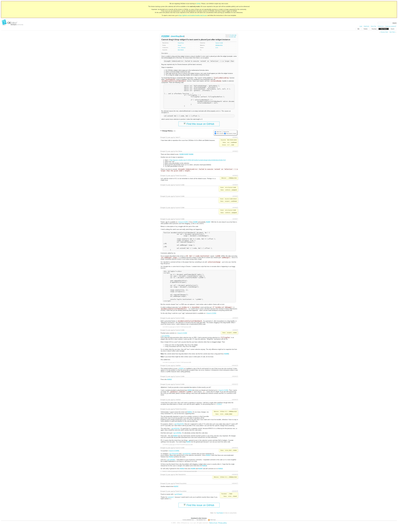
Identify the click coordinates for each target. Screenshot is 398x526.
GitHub (198, 3)
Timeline (366, 28)
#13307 (186, 154)
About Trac (373, 26)
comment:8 (235, 317)
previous (186, 326)
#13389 (181, 154)
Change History (168, 131)
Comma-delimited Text (188, 519)
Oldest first (219, 131)
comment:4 (235, 184)
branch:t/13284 (183, 222)
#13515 (181, 368)
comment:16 (235, 474)
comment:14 (235, 408)
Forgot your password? (390, 26)
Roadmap (374, 28)
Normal (179, 45)
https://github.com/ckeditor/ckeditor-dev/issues (193, 15)
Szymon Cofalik (219, 42)
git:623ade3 (178, 494)
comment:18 (235, 491)
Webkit (182, 49)
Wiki (358, 28)
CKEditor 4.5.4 (219, 45)
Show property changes (231, 133)
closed (173, 36)
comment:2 (235, 151)
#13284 (165, 36)
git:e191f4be (166, 336)
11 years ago (233, 35)
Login (360, 26)
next (193, 471)
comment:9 (235, 330)
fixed (182, 36)
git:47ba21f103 (179, 424)
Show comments (220, 133)
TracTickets (220, 513)
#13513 (169, 379)
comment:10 (235, 365)
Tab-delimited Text (201, 519)
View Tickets (384, 28)
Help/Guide (366, 26)
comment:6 (235, 207)
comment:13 (235, 399)
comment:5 (235, 196)
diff (190, 326)
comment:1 (235, 137)
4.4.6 (216, 47)
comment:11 (235, 376)
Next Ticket (392, 32)
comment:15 (235, 447)
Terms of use (213, 523)
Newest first (226, 131)
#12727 (176, 486)
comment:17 (235, 483)
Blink (179, 49)
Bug (177, 36)
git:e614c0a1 (176, 428)
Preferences (381, 26)
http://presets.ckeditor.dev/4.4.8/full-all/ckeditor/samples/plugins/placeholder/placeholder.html (198, 160)
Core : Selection (182, 47)
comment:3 (235, 175)
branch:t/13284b (174, 451)
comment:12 (235, 384)
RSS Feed (212, 519)
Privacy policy (222, 523)
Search (392, 28)
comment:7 (235, 218)
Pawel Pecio (181, 42)
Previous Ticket (384, 32)
